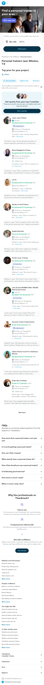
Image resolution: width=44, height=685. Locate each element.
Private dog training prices (10, 566)
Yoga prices (5, 572)
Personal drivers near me (9, 618)
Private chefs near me (8, 621)
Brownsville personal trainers (11, 644)
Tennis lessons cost (8, 576)
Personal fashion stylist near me (12, 615)
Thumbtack (5, 57)
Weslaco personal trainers (10, 638)
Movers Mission (6, 592)
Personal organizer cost (9, 569)
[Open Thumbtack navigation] (5, 3)
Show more (6, 579)
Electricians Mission (8, 595)
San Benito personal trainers (11, 641)
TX (11, 57)
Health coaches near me (9, 612)
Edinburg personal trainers (10, 635)
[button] (16, 121)
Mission (16, 57)
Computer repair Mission (9, 589)
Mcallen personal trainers (9, 632)
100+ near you (9, 20)
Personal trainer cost (8, 563)
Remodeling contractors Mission (12, 598)
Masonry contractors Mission (11, 586)
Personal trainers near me (10, 609)
